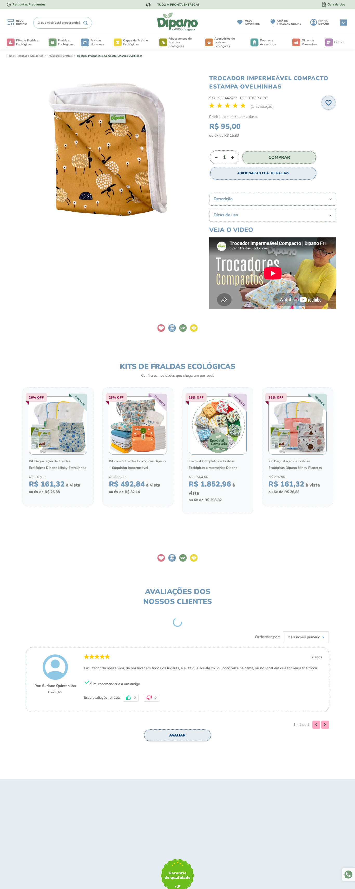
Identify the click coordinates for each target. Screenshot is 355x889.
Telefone (176, 465)
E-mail (174, 439)
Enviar (220, 498)
